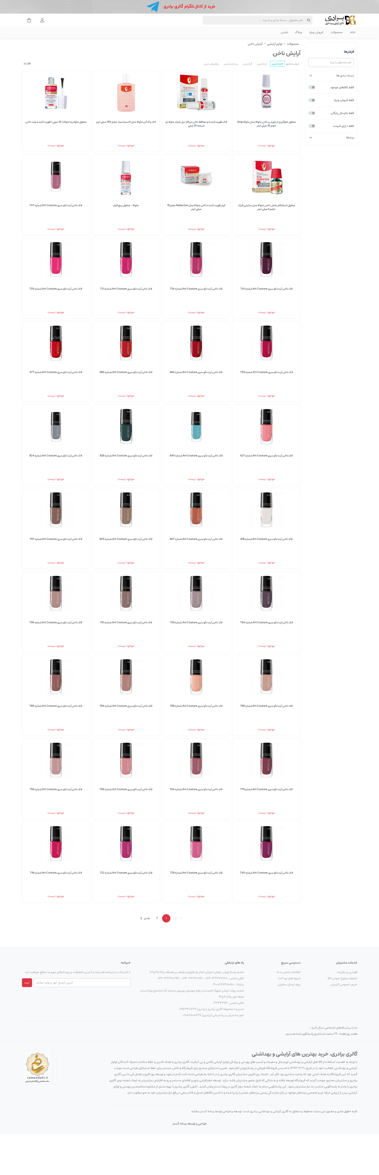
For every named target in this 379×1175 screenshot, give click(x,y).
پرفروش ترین (211, 63)
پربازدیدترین (231, 63)
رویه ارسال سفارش (288, 984)
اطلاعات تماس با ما (288, 972)
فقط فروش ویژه (344, 100)
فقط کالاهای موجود (342, 87)
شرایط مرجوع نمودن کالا (342, 978)
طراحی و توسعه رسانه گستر (189, 1123)
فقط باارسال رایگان (342, 113)
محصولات (293, 44)
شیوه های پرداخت (289, 978)
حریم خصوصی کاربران (344, 984)
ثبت (26, 982)
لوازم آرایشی (274, 44)
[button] (331, 75)
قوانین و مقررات (347, 972)
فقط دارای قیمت (343, 125)
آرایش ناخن (255, 44)
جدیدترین (277, 63)
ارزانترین (262, 63)
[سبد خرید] (28, 20)
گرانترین (247, 63)
